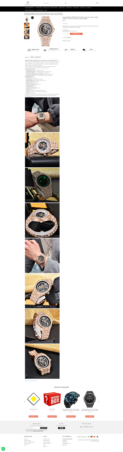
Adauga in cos (76, 33)
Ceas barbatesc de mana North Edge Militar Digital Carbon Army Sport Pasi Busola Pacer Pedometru (90, 410)
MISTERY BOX (52, 409)
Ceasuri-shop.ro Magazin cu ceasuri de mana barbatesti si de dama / (39, 13)
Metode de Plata (46, 439)
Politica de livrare (27, 443)
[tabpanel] (45, 31)
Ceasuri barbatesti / (58, 13)
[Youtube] (61, 428)
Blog (45, 10)
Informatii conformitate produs (31, 380)
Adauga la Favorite (67, 40)
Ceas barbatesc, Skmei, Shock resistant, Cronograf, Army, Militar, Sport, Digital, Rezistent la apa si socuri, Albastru (70, 410)
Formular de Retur (46, 443)
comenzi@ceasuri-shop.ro (87, 426)
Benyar (63, 20)
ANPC (44, 445)
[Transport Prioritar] (33, 399)
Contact (25, 445)
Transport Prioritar (33, 409)
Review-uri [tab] (38, 57)
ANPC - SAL (45, 446)
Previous (26, 16)
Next (26, 39)
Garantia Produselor (47, 442)
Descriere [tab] (27, 57)
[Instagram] (64, 428)
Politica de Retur (46, 440)
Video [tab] (32, 57)
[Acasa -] (30, 3)
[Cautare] (66, 3)
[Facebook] (59, 428)
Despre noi (26, 439)
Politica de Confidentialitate (38, 430)
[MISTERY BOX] (52, 399)
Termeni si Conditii (27, 440)
